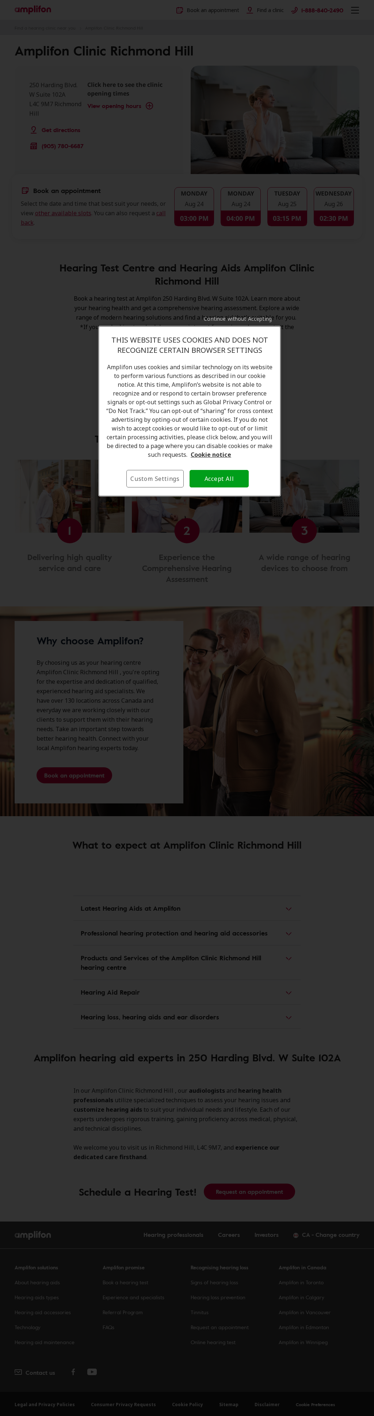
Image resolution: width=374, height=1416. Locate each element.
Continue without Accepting (238, 318)
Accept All (219, 479)
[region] (189, 411)
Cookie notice (211, 455)
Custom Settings (155, 479)
